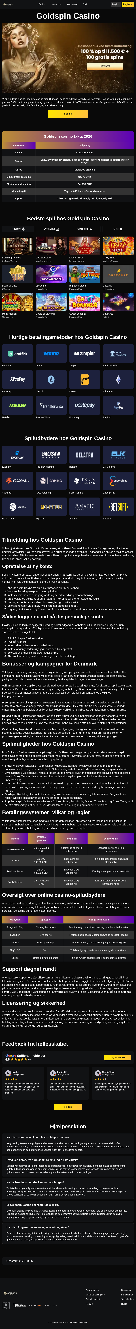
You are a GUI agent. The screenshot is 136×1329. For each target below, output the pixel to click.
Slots (116, 229)
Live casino (49, 229)
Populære (16, 229)
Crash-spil (82, 229)
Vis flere (68, 1107)
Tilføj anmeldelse (117, 1057)
